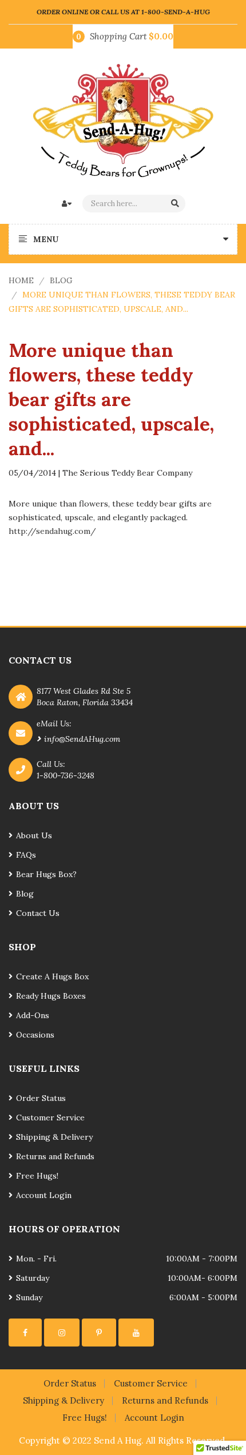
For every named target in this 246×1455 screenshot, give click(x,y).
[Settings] (25, 1333)
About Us (34, 835)
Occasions (35, 1035)
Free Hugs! (37, 1176)
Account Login (44, 1195)
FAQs (26, 855)
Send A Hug (117, 1440)
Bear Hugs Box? (46, 874)
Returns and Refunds (55, 1156)
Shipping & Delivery (54, 1137)
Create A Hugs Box (52, 976)
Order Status (41, 1098)
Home (21, 280)
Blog (61, 280)
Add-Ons (32, 1015)
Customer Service (50, 1117)
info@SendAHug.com (82, 739)
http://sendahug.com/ (52, 531)
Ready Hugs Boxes (51, 996)
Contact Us (37, 913)
